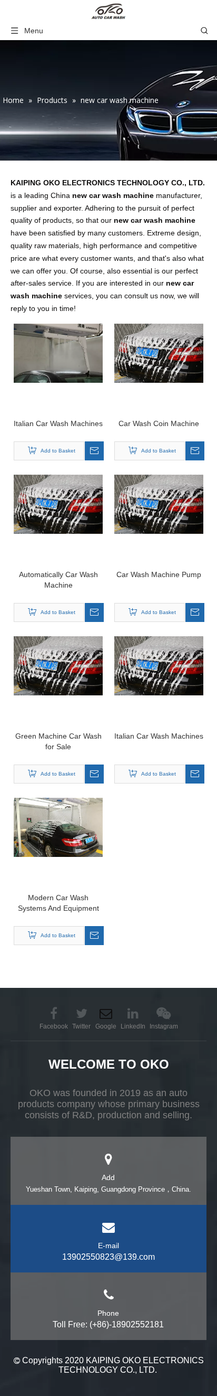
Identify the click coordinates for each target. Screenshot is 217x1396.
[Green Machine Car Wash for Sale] (58, 665)
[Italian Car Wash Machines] (58, 352)
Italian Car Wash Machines (58, 423)
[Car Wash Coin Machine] (158, 352)
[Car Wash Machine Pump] (158, 503)
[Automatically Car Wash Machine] (58, 503)
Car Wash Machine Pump (158, 574)
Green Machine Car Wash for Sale (58, 741)
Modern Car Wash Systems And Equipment (58, 902)
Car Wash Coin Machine (159, 423)
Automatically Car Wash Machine (58, 579)
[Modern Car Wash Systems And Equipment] (58, 827)
